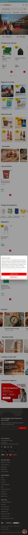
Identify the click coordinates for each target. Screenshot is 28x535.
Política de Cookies (17, 270)
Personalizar (13, 277)
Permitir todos (14, 274)
